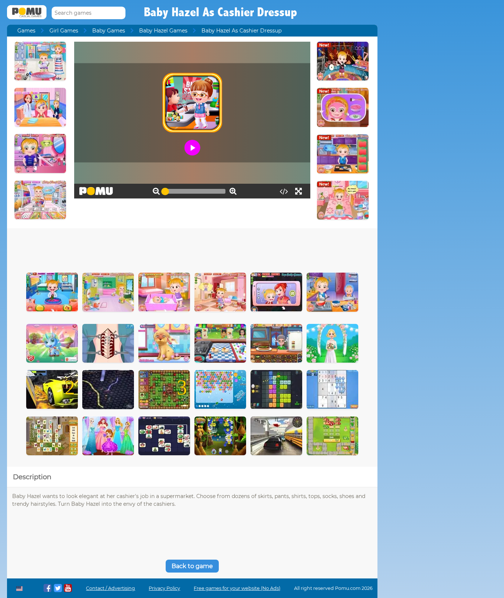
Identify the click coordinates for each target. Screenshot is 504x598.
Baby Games (108, 30)
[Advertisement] (192, 248)
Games (26, 30)
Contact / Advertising (110, 588)
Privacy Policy (164, 588)
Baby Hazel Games (163, 30)
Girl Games (63, 30)
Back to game (192, 566)
